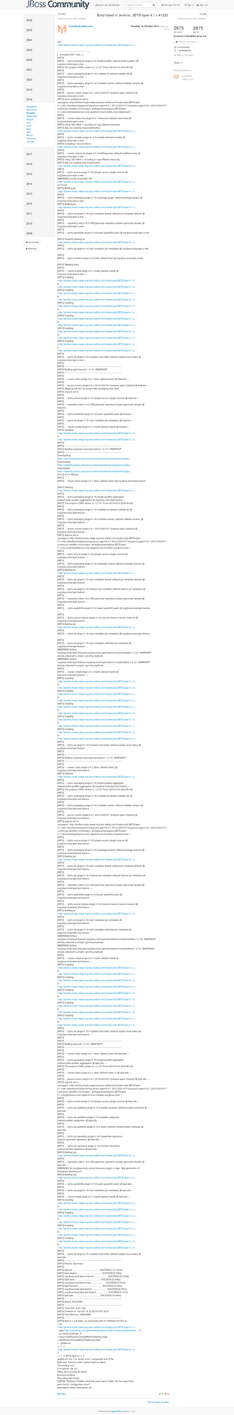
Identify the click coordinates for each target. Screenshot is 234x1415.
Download (32, 248)
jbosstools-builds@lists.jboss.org (190, 36)
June (28, 125)
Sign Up (203, 4)
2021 (29, 69)
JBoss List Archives (107, 5)
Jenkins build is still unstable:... (72, 18)
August (29, 119)
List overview (33, 242)
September (32, 116)
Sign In (190, 4)
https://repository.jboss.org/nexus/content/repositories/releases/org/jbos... (94, 458)
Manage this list (171, 4)
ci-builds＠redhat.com (81, 26)
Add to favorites (185, 55)
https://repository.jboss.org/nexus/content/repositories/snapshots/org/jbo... (94, 464)
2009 (29, 233)
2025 (29, 30)
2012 (29, 203)
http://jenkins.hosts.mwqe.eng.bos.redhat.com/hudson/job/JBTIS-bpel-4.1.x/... (98, 44)
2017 (29, 154)
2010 (29, 223)
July (28, 122)
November (31, 109)
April (28, 132)
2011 (29, 213)
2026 (29, 20)
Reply (63, 1393)
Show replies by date (158, 1402)
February (31, 138)
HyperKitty (116, 1411)
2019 (29, 89)
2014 (29, 184)
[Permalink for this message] (168, 29)
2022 (29, 60)
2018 (29, 99)
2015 (29, 174)
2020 (29, 79)
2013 (29, 194)
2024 (29, 40)
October (30, 112)
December (31, 106)
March (29, 135)
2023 (29, 50)
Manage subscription (187, 41)
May (28, 128)
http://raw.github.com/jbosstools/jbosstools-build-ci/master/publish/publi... (101, 1330)
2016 (29, 164)
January (30, 141)
